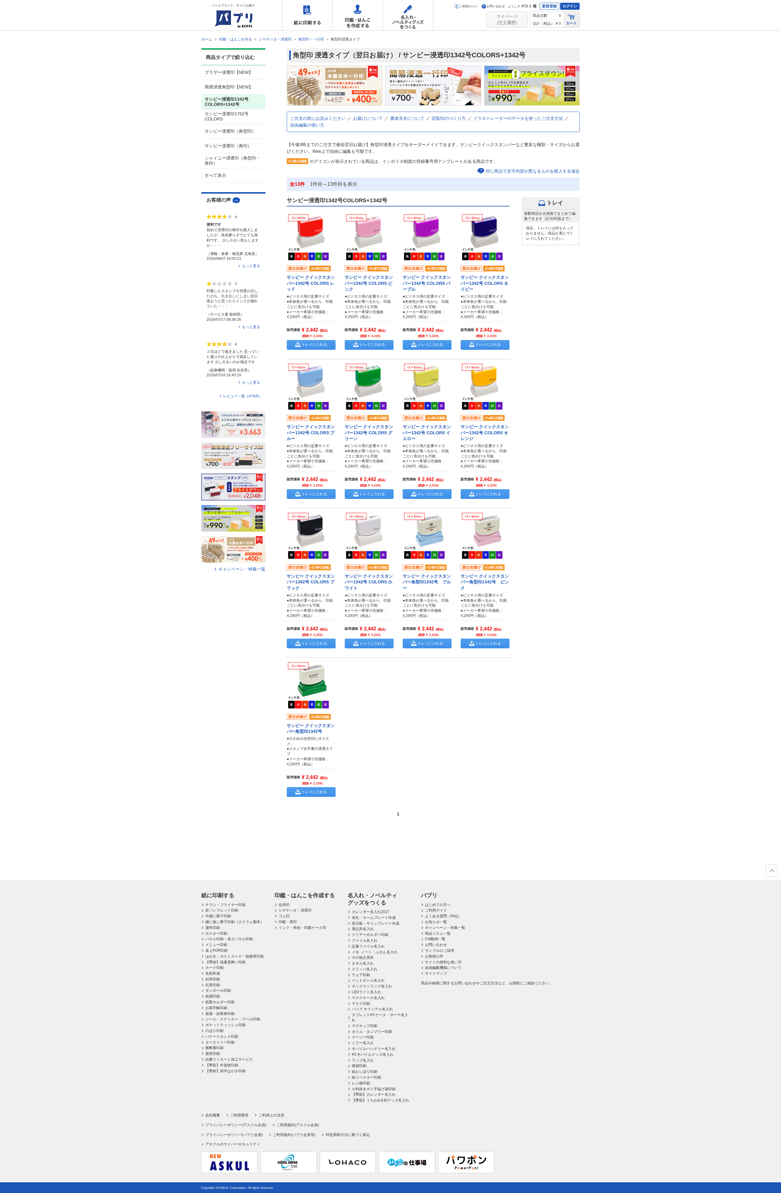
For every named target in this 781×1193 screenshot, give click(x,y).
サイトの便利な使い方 (443, 962)
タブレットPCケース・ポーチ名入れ (380, 1017)
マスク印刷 (361, 1003)
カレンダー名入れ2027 (371, 912)
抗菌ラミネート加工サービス (229, 1059)
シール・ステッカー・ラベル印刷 (232, 1019)
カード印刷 (214, 968)
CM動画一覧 (435, 939)
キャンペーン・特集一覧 (241, 569)
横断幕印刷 (214, 1048)
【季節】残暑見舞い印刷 (225, 962)
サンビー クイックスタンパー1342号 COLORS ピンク (369, 283)
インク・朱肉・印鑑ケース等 (302, 928)
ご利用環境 (239, 1115)
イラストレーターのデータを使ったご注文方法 (518, 118)
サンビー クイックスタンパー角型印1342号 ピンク (485, 582)
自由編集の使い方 (307, 125)
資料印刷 (212, 928)
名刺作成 (212, 973)
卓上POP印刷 (216, 950)
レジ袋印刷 (361, 1083)
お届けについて (368, 118)
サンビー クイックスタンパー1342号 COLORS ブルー (311, 432)
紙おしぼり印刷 (364, 1071)
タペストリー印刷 (220, 1042)
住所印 (284, 905)
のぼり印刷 (214, 1031)
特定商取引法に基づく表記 (347, 1135)
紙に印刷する (307, 15)
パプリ (429, 895)
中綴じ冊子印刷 (218, 916)
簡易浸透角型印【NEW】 (229, 86)
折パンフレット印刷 (221, 910)
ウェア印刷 (361, 975)
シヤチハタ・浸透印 (295, 910)
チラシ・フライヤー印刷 (225, 905)
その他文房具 (363, 957)
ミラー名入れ (363, 1043)
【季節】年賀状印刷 (221, 1065)
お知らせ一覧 (436, 922)
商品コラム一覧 (438, 933)
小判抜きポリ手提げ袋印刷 (374, 1089)
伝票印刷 (212, 985)
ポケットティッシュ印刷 (225, 1025)
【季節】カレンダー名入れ (374, 1094)
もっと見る (251, 266)
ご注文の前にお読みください (318, 118)
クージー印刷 (363, 1037)
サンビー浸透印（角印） (228, 145)
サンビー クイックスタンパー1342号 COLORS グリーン (369, 432)
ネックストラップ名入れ (372, 986)
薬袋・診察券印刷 (220, 1014)
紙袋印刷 (212, 996)
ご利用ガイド (468, 6)
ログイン (570, 6)
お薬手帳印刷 (216, 1008)
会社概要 (212, 1115)
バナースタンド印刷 (221, 1036)
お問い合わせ (496, 6)
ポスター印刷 (216, 933)
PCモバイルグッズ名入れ (373, 1054)
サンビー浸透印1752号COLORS (227, 116)
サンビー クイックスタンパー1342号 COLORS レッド (311, 283)
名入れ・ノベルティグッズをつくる (408, 15)
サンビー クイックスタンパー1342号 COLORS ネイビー (485, 283)
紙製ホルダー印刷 (220, 1002)
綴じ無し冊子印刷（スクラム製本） (234, 922)
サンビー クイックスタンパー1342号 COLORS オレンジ (485, 432)
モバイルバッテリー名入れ (374, 1049)
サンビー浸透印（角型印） (230, 131)
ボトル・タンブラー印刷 (372, 1032)
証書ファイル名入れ (368, 946)
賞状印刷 (212, 1053)
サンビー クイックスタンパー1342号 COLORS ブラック (311, 582)
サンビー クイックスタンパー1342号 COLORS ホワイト (369, 582)
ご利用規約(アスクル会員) (297, 1125)
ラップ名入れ (363, 1060)
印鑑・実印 (288, 922)
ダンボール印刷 (218, 990)
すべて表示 (215, 175)
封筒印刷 (212, 979)
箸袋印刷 (359, 1066)
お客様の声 (434, 956)
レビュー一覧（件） (242, 396)
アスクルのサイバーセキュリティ (232, 1144)
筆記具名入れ (363, 929)
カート (571, 23)
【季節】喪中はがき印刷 (225, 1071)
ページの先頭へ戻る (772, 871)
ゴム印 (284, 916)
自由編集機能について (443, 968)
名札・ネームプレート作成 (374, 917)
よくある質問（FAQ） (443, 916)
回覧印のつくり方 (449, 118)
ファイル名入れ (364, 940)
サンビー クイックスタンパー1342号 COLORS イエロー (427, 432)
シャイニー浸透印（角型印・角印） (232, 161)
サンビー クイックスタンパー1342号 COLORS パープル (427, 283)
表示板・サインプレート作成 (375, 923)
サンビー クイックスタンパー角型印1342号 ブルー (427, 582)
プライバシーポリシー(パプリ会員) (234, 1135)
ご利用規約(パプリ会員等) (294, 1135)
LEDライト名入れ (366, 992)
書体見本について (407, 118)
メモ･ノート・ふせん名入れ (375, 952)
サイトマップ (436, 973)
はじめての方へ (438, 905)
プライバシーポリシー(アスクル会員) (235, 1125)
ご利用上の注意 (271, 1115)
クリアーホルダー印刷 (370, 935)
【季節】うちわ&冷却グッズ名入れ (380, 1100)
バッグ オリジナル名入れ (372, 1009)
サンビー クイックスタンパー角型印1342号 (311, 728)
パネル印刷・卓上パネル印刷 (229, 939)
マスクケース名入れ (368, 998)
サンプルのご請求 (439, 950)
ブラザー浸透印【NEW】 (229, 72)
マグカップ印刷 (364, 1026)
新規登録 (549, 6)
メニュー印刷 (216, 945)
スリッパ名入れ (364, 969)
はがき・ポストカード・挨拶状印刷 (234, 956)
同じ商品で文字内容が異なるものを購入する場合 (533, 171)
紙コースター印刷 (366, 1077)
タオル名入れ (363, 963)
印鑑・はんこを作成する (358, 15)
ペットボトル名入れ (368, 980)
